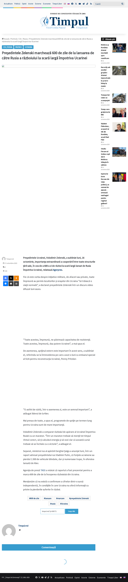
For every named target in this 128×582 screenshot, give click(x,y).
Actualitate (8, 3)
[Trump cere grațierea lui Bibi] (119, 112)
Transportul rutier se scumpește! (105, 97)
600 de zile (34, 498)
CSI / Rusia (23, 39)
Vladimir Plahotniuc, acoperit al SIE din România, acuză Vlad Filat (105, 131)
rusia (53, 503)
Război (18, 47)
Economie (47, 3)
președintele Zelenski (79, 498)
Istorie (30, 3)
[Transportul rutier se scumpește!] (119, 98)
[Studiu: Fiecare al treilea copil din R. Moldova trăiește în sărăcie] (119, 152)
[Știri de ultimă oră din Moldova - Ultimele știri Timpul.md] (64, 21)
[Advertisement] (113, 252)
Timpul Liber (57, 3)
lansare (48, 498)
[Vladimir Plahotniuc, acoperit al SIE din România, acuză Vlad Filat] (119, 127)
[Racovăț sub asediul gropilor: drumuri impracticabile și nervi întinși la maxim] (119, 70)
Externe (38, 3)
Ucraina (28, 47)
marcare (60, 498)
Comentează (49, 547)
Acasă (6, 39)
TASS (43, 470)
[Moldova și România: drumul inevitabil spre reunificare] (119, 48)
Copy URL (71, 511)
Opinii (24, 3)
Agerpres (57, 269)
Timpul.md (10, 259)
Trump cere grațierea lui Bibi (105, 112)
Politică (17, 3)
